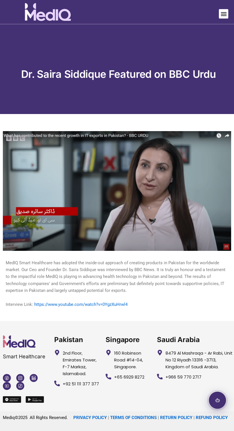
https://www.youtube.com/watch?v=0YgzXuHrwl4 (81, 304)
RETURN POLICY (176, 417)
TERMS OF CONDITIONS (133, 417)
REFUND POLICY (212, 417)
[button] (223, 14)
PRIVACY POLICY (90, 417)
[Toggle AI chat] (217, 400)
